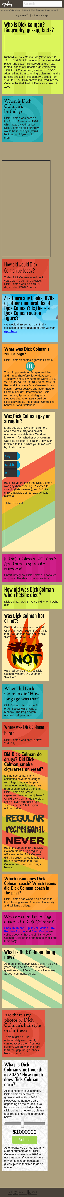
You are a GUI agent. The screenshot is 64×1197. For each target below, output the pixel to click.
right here (10, 331)
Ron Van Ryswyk (14, 931)
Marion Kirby (47, 928)
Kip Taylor (32, 928)
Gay (7, 456)
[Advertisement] (26, 208)
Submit (24, 1140)
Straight (9, 464)
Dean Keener (40, 931)
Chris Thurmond (14, 928)
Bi (6, 473)
